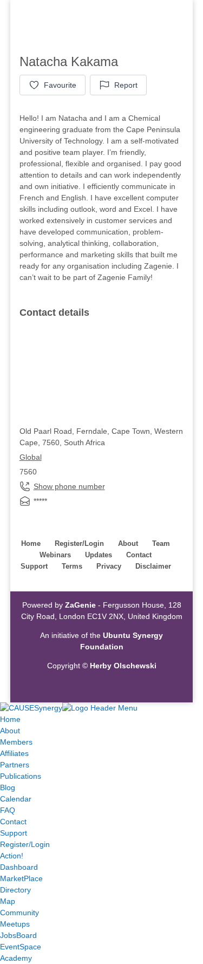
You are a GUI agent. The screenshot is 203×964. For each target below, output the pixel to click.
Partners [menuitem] (14, 764)
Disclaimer (153, 566)
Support (34, 566)
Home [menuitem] (10, 719)
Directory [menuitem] (15, 889)
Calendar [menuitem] (15, 798)
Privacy (108, 566)
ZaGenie (80, 605)
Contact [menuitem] (13, 821)
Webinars (55, 555)
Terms (72, 566)
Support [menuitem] (13, 833)
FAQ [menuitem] (7, 810)
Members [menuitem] (16, 742)
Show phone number (69, 486)
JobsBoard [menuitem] (18, 935)
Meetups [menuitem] (15, 924)
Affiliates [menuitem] (14, 753)
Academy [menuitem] (16, 958)
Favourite (60, 85)
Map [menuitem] (7, 901)
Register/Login (79, 543)
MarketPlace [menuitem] (21, 878)
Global (30, 457)
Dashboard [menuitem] (19, 867)
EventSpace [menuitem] (20, 946)
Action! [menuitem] (11, 855)
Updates (98, 555)
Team (161, 543)
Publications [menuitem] (20, 776)
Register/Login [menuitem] (25, 844)
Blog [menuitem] (7, 787)
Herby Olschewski (123, 665)
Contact (139, 555)
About (128, 543)
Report (125, 85)
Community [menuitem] (19, 912)
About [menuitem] (10, 730)
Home (31, 543)
